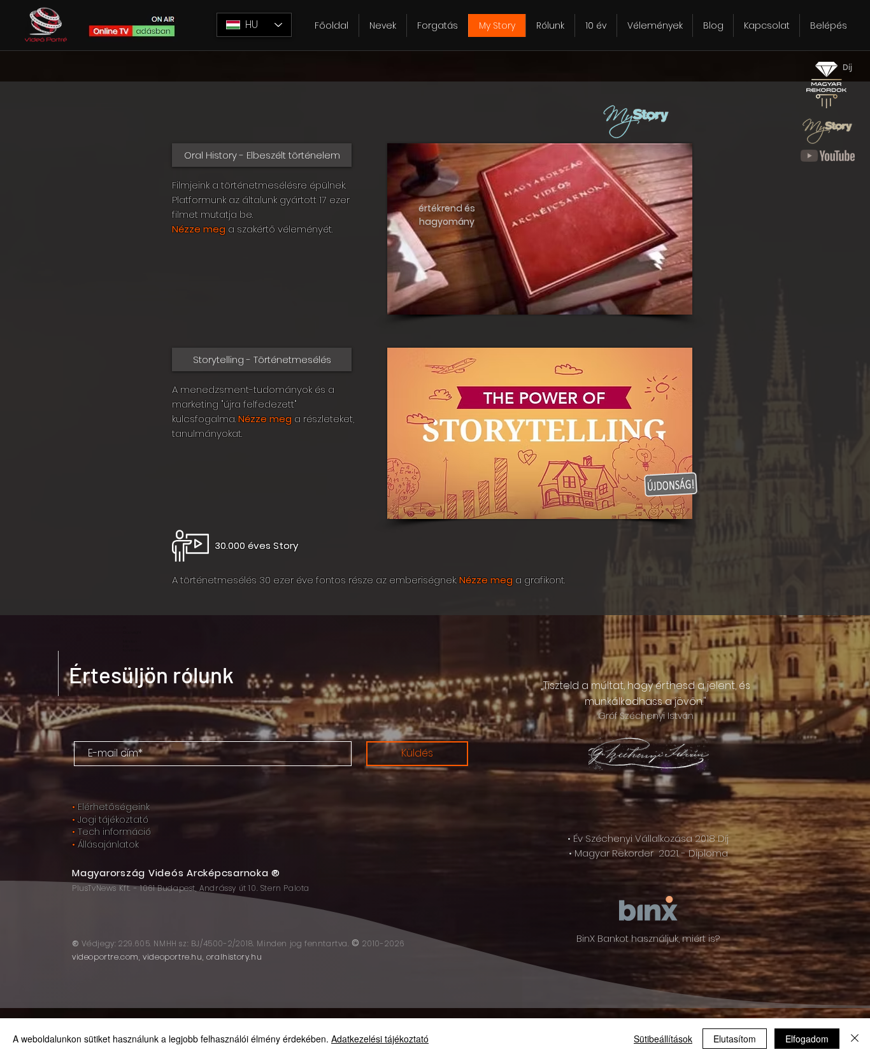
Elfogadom (807, 1038)
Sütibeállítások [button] (663, 1038)
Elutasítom (734, 1038)
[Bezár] (854, 1038)
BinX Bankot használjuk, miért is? (648, 938)
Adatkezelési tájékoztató (380, 1038)
